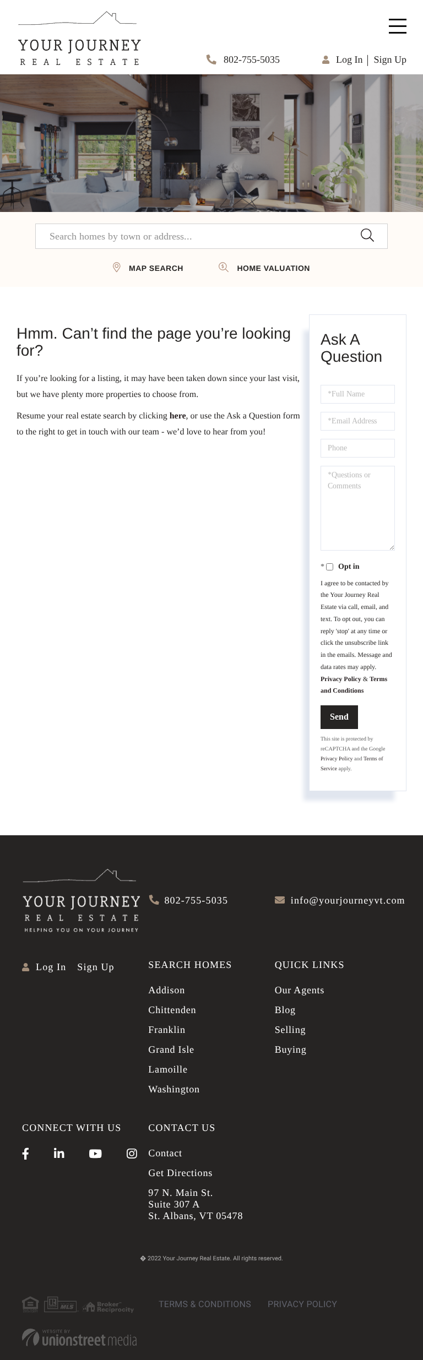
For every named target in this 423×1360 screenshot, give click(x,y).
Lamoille (167, 1069)
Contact (165, 1152)
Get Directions (180, 1172)
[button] (367, 236)
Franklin (166, 1029)
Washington (174, 1089)
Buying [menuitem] (291, 1049)
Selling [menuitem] (290, 1029)
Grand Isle (171, 1049)
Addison (166, 989)
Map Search (156, 268)
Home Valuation (273, 268)
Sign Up (389, 59)
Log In (349, 59)
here (178, 416)
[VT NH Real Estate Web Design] (79, 1337)
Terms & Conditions (205, 1304)
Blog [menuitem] (285, 1009)
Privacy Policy (341, 679)
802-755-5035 (250, 59)
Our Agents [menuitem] (300, 989)
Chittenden (172, 1009)
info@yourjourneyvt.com (348, 900)
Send (339, 716)
